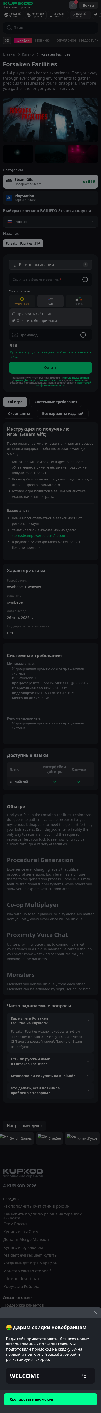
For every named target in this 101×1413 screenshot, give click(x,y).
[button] (50, 1376)
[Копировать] (84, 1376)
